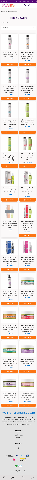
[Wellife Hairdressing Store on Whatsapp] (18, 449)
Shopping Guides (18, 435)
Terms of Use (22, 471)
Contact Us (19, 438)
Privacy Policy (14, 471)
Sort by (4, 22)
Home (3, 12)
